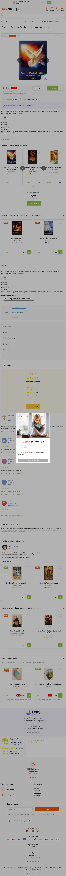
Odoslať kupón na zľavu (33, 460)
